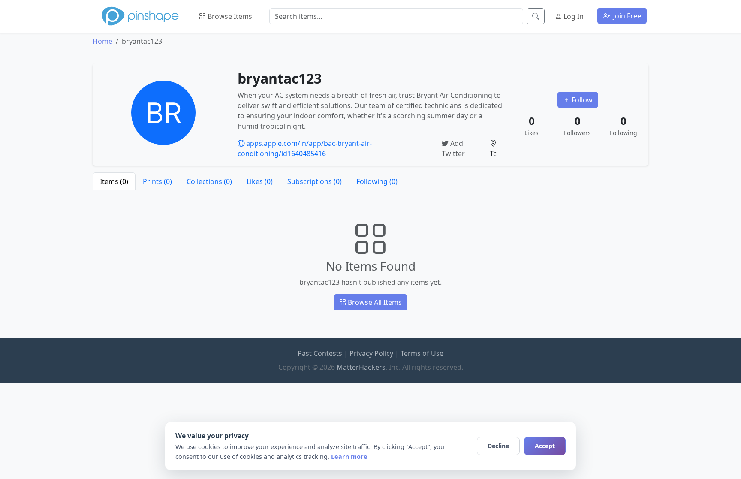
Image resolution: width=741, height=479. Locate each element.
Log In (573, 16)
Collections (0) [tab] (209, 181)
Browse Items (229, 16)
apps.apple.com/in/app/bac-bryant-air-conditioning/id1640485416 (305, 148)
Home (102, 41)
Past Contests (320, 353)
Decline (498, 446)
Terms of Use (422, 353)
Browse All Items (374, 302)
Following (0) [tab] (377, 181)
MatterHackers (361, 367)
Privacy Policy (371, 353)
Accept (545, 446)
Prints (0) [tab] (157, 181)
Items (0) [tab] (114, 181)
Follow (581, 100)
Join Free (626, 16)
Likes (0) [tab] (260, 181)
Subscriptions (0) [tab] (314, 181)
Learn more (349, 456)
